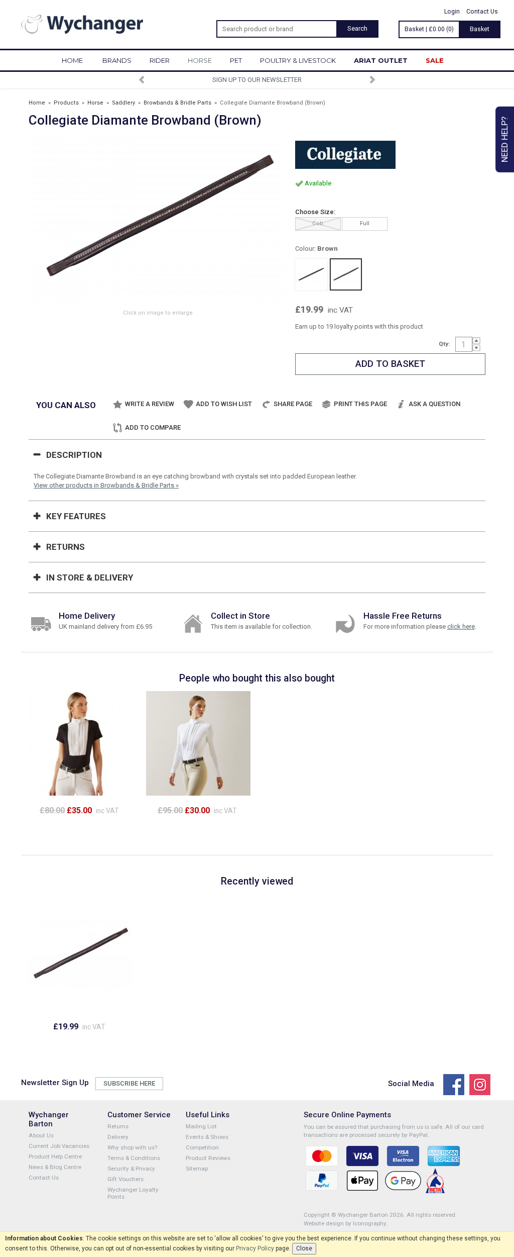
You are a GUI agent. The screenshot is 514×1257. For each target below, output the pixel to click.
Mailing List (201, 1126)
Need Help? (504, 139)
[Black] (311, 274)
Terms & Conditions (133, 1158)
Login (452, 11)
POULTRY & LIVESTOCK (298, 60)
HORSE (200, 60)
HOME (72, 60)
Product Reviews (208, 1158)
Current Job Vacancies (59, 1145)
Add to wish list (224, 404)
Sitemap (197, 1168)
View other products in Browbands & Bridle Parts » (106, 485)
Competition (202, 1147)
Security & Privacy (131, 1168)
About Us (41, 1135)
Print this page (360, 404)
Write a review (149, 404)
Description (74, 455)
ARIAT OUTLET (381, 60)
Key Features (76, 516)
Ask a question (434, 404)
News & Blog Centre (55, 1167)
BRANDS (117, 60)
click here (461, 626)
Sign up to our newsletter (257, 79)
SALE (435, 60)
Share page (293, 404)
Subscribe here (129, 1083)
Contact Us (482, 11)
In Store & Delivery (89, 577)
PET (236, 60)
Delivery (117, 1136)
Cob (317, 223)
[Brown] (346, 274)
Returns (65, 547)
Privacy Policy (255, 1248)
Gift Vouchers (125, 1179)
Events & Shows (207, 1136)
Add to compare (153, 427)
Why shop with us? (132, 1147)
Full (364, 223)
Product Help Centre (55, 1156)
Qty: (444, 343)
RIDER (160, 60)
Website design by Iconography (345, 1223)
